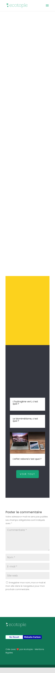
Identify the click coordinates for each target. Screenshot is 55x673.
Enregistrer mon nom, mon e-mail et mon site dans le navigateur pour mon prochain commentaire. (26, 586)
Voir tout (27, 474)
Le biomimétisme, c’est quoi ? (25, 420)
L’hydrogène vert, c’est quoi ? (25, 402)
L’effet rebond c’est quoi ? (27, 459)
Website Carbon (32, 637)
